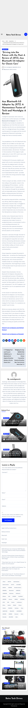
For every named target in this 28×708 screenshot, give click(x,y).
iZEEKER (4, 599)
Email (3, 499)
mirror (4, 605)
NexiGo (9, 605)
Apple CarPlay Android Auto (9, 528)
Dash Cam (4, 539)
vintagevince (9, 423)
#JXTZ (11, 69)
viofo (22, 613)
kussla (12, 602)
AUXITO (4, 587)
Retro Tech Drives (13, 35)
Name (4, 493)
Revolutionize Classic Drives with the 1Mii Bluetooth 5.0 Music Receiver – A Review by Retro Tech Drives (14, 422)
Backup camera (17, 587)
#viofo (14, 69)
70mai (4, 581)
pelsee (20, 605)
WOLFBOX (11, 616)
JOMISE (16, 599)
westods (4, 616)
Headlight (4, 542)
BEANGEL (5, 590)
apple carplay (6, 584)
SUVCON (4, 613)
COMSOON (5, 593)
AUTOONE (18, 584)
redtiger (17, 608)
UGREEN (10, 613)
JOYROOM (22, 599)
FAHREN (14, 596)
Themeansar (14, 706)
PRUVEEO (10, 608)
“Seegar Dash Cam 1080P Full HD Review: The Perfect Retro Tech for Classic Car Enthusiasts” (13, 569)
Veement (16, 613)
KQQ (8, 602)
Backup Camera (6, 531)
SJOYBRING (19, 611)
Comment (5, 472)
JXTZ (4, 602)
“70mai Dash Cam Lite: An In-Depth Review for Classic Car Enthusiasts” (12, 672)
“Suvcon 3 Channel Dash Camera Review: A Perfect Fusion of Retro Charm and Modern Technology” (13, 557)
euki (9, 596)
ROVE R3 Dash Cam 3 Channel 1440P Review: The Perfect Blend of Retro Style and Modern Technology (13, 550)
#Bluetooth (6, 69)
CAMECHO (18, 590)
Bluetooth (5, 49)
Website (4, 506)
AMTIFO (9, 581)
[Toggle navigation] (2, 34)
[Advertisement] (14, 16)
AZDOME (10, 587)
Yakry (16, 616)
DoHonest (18, 593)
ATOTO (12, 584)
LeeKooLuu (19, 602)
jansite (10, 599)
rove (22, 608)
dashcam (11, 593)
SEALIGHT (12, 611)
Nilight (14, 605)
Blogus (21, 704)
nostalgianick (9, 67)
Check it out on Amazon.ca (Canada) (13, 334)
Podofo (4, 608)
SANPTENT (5, 611)
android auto (16, 581)
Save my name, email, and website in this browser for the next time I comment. (12, 515)
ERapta (4, 596)
